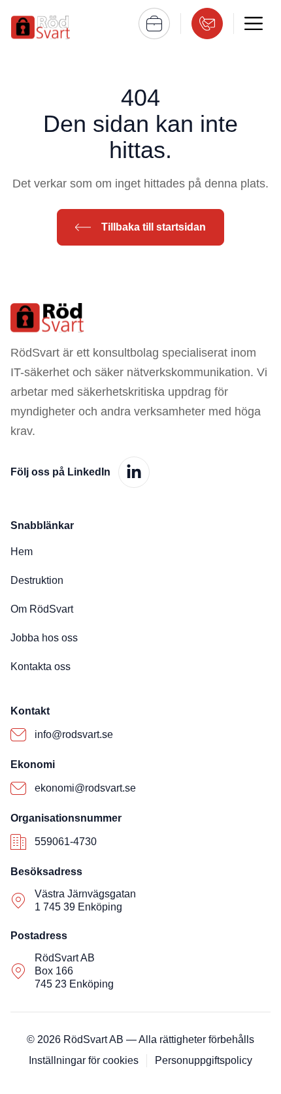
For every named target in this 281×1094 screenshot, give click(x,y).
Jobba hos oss (44, 637)
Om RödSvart (41, 609)
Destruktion (36, 580)
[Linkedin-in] (134, 472)
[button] (253, 23)
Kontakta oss (40, 666)
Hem (21, 551)
